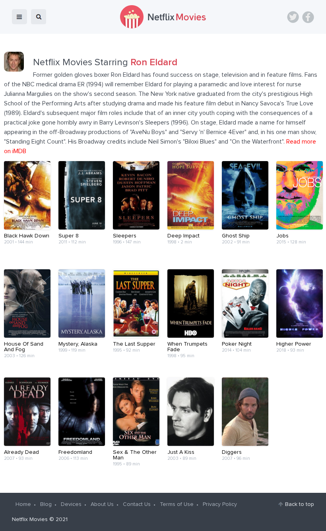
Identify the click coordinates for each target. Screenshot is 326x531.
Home (23, 504)
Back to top (299, 504)
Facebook (308, 17)
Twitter (293, 17)
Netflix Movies (30, 519)
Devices (71, 504)
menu (19, 16)
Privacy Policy (220, 504)
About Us (102, 504)
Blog (46, 504)
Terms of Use (177, 504)
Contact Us (137, 504)
